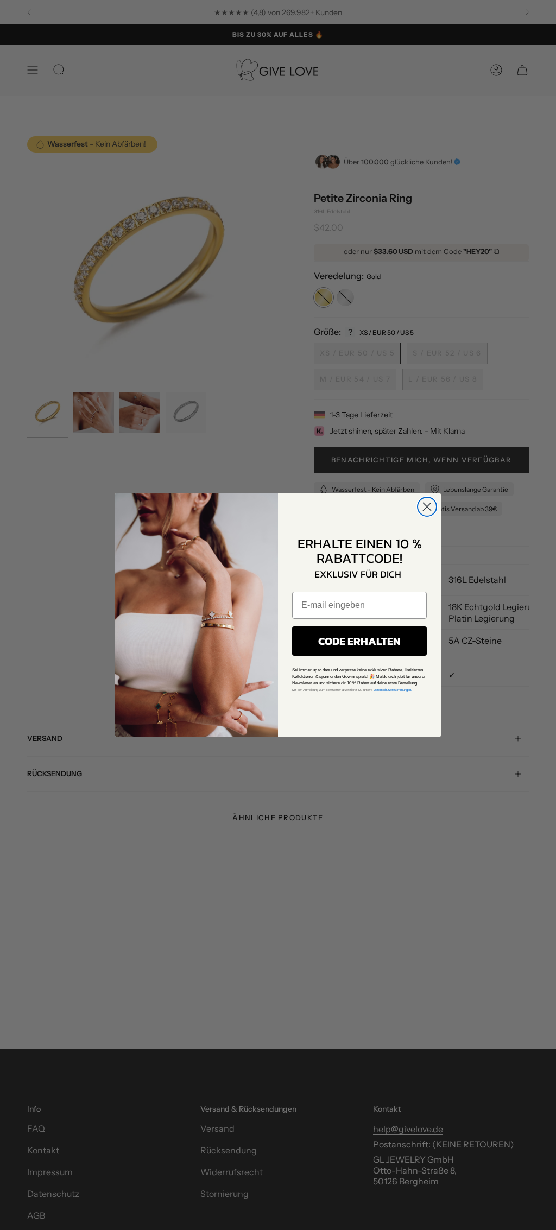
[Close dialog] (427, 506)
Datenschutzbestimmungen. (393, 690)
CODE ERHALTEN (359, 641)
